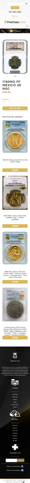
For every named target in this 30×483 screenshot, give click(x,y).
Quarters (15, 399)
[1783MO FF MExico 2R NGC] (14, 76)
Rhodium (15, 440)
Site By (21, 482)
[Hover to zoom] (15, 56)
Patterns (15, 407)
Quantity (5, 99)
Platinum (15, 435)
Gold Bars (15, 428)
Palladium (15, 438)
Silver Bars (15, 433)
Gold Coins (15, 425)
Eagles (15, 402)
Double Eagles (15, 404)
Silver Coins (15, 430)
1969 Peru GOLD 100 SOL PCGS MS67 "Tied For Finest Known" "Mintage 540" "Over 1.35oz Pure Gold (15, 274)
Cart (16, 16)
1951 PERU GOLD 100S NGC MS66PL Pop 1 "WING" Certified (15, 217)
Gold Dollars (15, 394)
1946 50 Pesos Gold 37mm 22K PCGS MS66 (15, 161)
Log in (15, 7)
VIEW (15, 170)
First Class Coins (21, 480)
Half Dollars (15, 397)
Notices (15, 482)
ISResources (9, 482)
